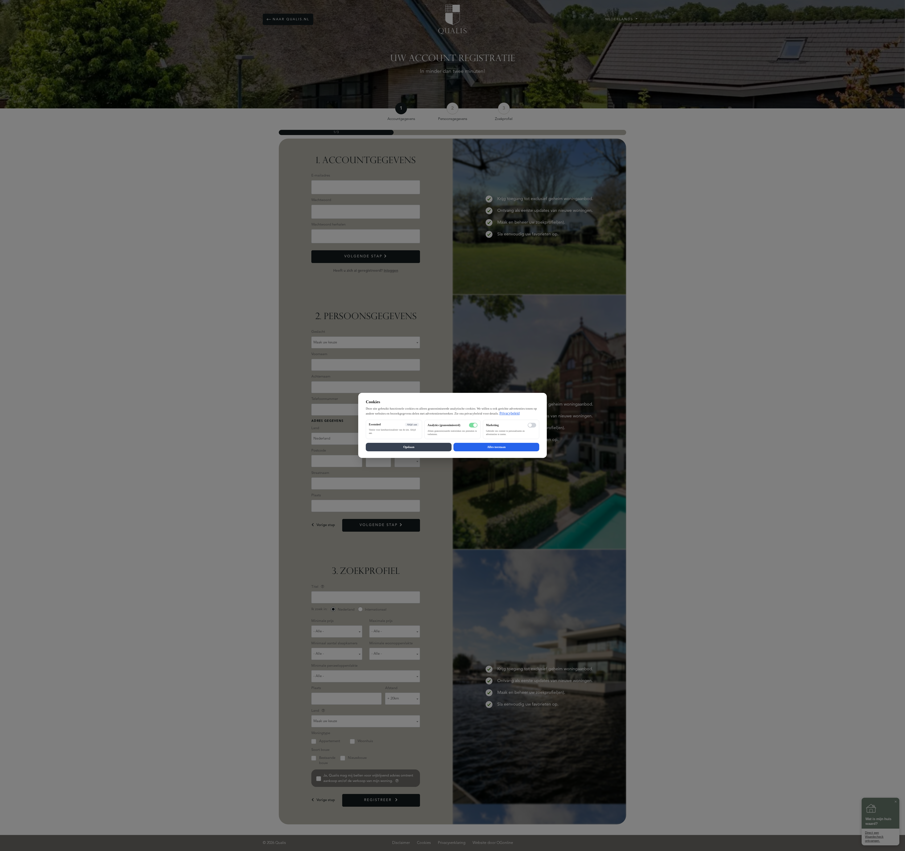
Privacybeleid (509, 413)
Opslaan (408, 447)
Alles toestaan (496, 447)
